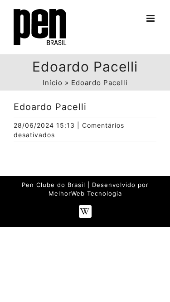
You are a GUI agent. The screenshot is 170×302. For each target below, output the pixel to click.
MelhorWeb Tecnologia (85, 193)
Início (53, 82)
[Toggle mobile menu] (151, 18)
